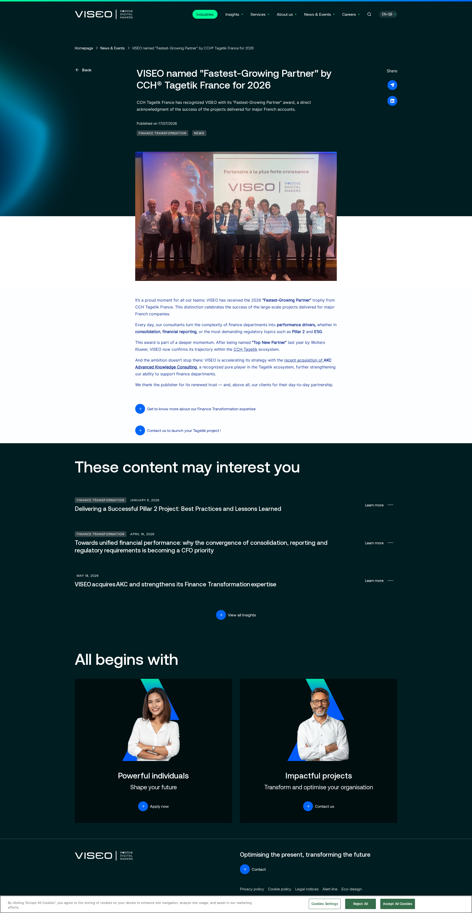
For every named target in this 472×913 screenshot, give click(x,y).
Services (258, 14)
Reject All (360, 904)
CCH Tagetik (245, 349)
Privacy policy (252, 888)
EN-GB (387, 14)
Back (86, 70)
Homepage (84, 48)
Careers (349, 14)
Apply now (159, 806)
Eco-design (351, 888)
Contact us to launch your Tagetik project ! (184, 430)
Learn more (236, 504)
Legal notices (307, 888)
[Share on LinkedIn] (392, 101)
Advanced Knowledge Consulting (166, 367)
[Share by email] (392, 85)
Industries (205, 14)
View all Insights (242, 614)
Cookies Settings (324, 904)
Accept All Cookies (397, 904)
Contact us (324, 806)
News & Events (317, 14)
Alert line (330, 888)
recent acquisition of (304, 360)
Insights (232, 14)
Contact (259, 869)
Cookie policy (279, 888)
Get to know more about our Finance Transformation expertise (201, 408)
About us (285, 14)
